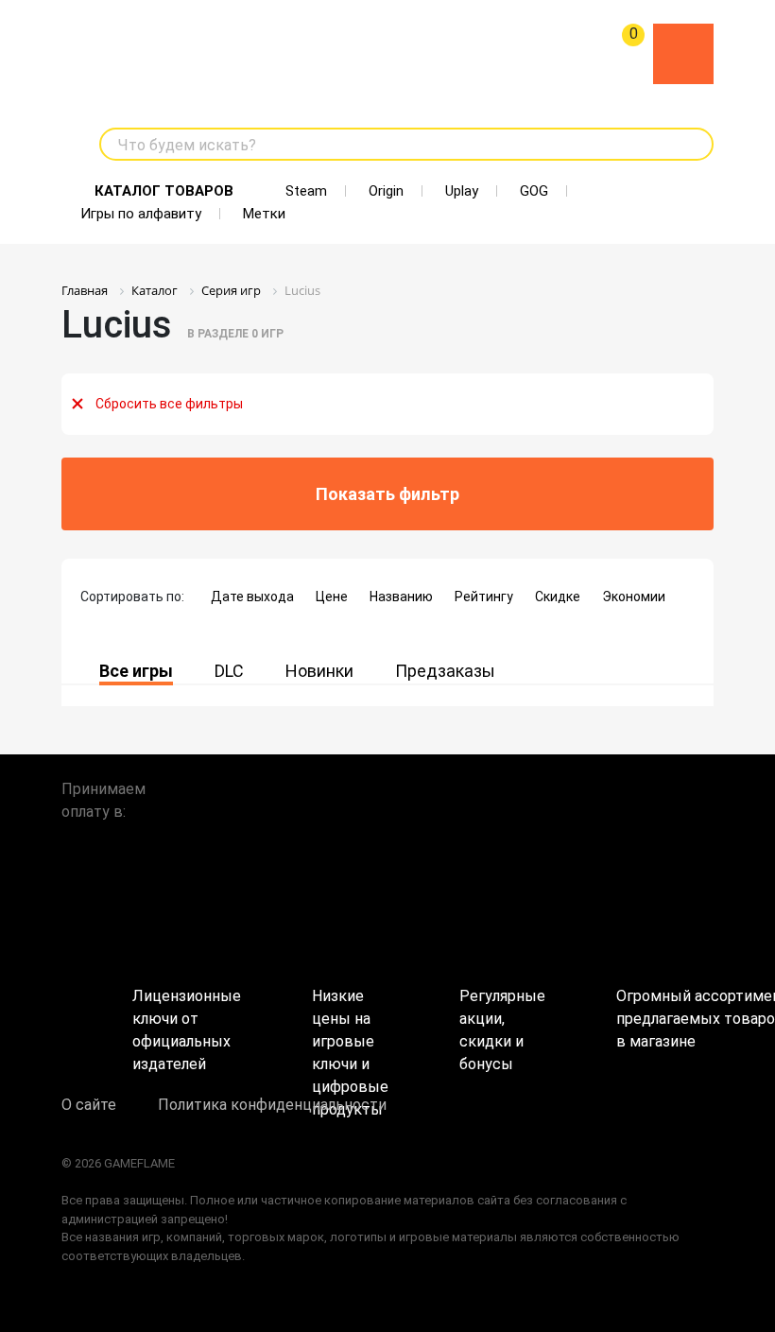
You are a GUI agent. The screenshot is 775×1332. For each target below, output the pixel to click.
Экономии (633, 596)
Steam (306, 190)
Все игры (136, 671)
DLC (229, 671)
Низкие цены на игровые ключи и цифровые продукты (350, 1012)
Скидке (557, 596)
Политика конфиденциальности (272, 1105)
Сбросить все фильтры (169, 403)
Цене (332, 596)
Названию (401, 596)
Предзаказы (445, 671)
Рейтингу (484, 596)
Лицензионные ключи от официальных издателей (186, 1012)
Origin (386, 190)
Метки (264, 213)
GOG (534, 190)
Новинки (319, 671)
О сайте (88, 1105)
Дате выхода (252, 596)
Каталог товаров (164, 190)
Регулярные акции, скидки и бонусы (502, 1012)
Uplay (461, 190)
